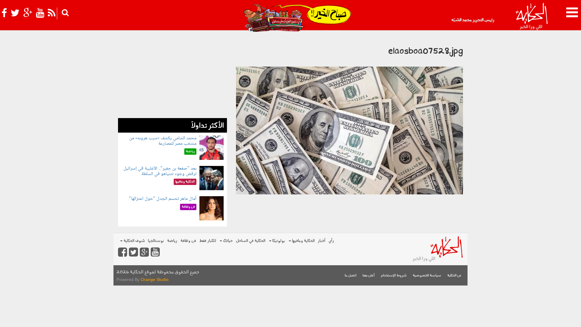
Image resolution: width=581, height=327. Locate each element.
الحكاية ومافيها (303, 241)
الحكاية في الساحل (250, 241)
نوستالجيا (156, 241)
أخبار (321, 241)
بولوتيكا (278, 241)
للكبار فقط (207, 241)
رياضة (172, 241)
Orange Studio (155, 279)
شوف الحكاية (134, 241)
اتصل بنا (350, 275)
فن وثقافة (188, 241)
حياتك (227, 241)
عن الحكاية (454, 275)
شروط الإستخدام (394, 275)
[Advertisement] (172, 75)
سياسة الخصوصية (427, 275)
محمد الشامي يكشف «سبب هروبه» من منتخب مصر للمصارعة (162, 141)
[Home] (531, 17)
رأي (331, 241)
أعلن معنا (369, 275)
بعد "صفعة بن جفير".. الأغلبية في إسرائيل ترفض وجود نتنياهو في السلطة (159, 171)
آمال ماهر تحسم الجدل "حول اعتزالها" (162, 199)
